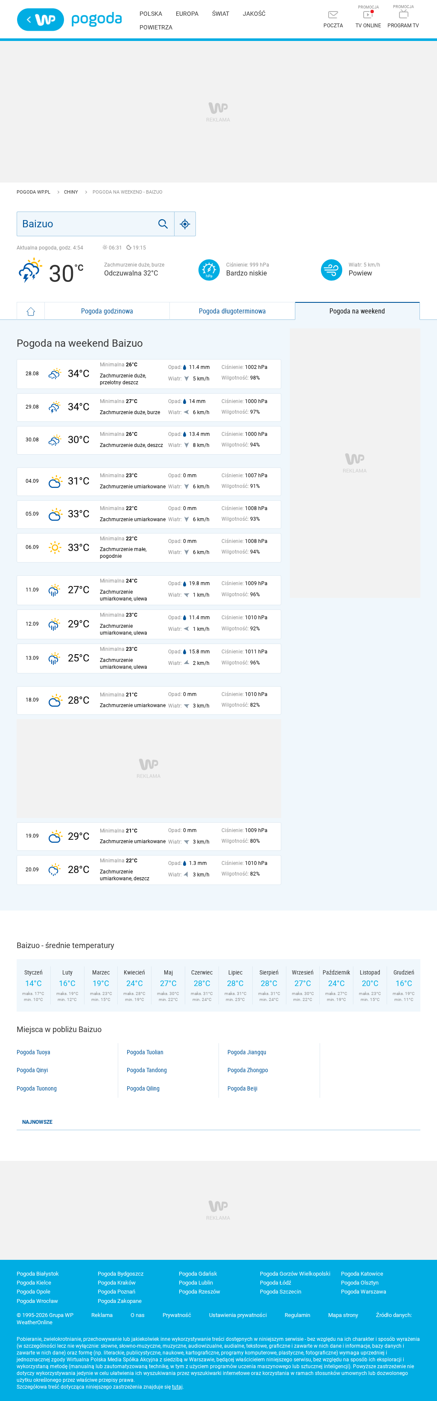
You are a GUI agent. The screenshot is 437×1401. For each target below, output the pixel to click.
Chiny (71, 192)
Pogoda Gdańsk (198, 1273)
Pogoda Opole (33, 1291)
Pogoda (97, 19)
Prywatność (177, 1315)
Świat (220, 13)
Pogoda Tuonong (37, 1088)
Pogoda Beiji (242, 1088)
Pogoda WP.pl (34, 192)
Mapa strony (343, 1315)
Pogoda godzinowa (107, 311)
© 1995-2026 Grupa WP (45, 1315)
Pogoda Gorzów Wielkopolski (295, 1273)
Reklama (102, 1315)
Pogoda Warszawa (363, 1291)
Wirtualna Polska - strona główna (40, 19)
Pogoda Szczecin (280, 1291)
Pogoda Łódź (275, 1282)
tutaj (177, 1387)
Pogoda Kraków (117, 1282)
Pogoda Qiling (143, 1088)
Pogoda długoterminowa (232, 311)
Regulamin (297, 1315)
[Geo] (185, 224)
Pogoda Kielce (34, 1282)
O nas (138, 1315)
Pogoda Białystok (38, 1273)
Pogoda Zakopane (120, 1301)
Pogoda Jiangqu (246, 1052)
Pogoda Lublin (196, 1282)
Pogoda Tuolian (145, 1052)
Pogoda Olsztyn (360, 1282)
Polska (151, 13)
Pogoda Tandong (147, 1070)
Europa (187, 13)
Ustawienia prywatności (238, 1315)
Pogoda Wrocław (37, 1301)
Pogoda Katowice (362, 1273)
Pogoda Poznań (116, 1291)
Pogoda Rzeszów (199, 1291)
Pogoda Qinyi (32, 1070)
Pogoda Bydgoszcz (120, 1273)
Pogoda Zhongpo (247, 1070)
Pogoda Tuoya (33, 1052)
